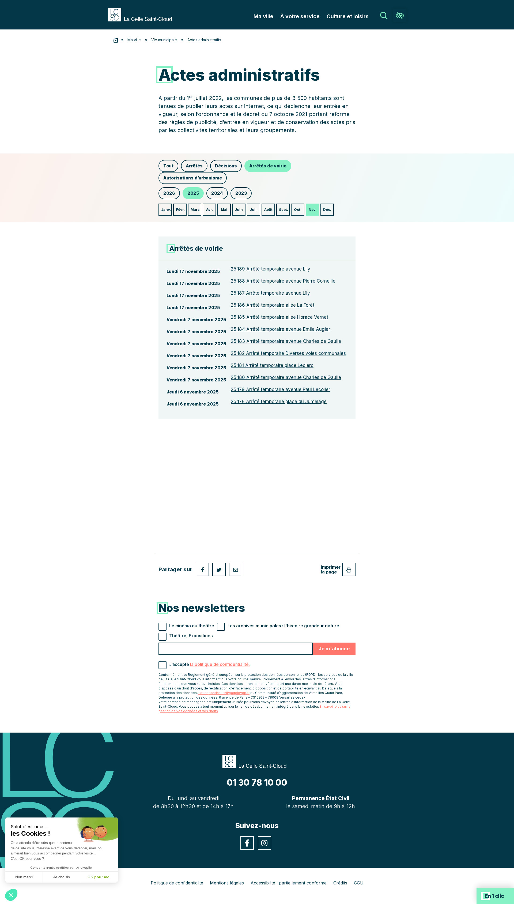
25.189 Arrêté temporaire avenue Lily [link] (270, 269)
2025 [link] (193, 193)
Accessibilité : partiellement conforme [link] (289, 883)
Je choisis (61, 877)
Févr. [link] (180, 209)
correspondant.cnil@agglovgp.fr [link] (224, 693)
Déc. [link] (327, 209)
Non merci (24, 877)
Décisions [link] (226, 165)
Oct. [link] (297, 209)
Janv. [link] (166, 209)
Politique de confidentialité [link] (177, 883)
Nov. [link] (312, 209)
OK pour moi (99, 877)
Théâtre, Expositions (191, 635)
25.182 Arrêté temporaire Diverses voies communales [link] (288, 353)
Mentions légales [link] (227, 883)
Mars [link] (195, 209)
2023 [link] (241, 193)
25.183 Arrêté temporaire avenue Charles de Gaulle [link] (286, 341)
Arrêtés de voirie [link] (267, 165)
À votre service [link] (300, 16)
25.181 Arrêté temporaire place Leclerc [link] (272, 365)
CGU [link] (359, 883)
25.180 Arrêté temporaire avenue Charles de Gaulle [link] (286, 377)
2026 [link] (169, 193)
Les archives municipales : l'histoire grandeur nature (283, 625)
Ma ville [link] (263, 16)
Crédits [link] (340, 883)
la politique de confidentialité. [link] (220, 664)
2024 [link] (217, 193)
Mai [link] (224, 209)
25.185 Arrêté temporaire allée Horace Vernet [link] (279, 317)
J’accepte (209, 664)
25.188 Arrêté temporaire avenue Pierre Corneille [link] (283, 281)
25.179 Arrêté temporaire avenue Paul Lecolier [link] (280, 389)
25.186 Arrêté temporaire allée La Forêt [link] (272, 305)
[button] (11, 894)
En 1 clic (494, 896)
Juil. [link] (254, 209)
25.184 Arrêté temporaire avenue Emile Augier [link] (280, 329)
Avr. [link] (209, 209)
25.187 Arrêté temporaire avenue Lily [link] (270, 293)
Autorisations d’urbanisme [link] (192, 178)
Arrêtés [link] (194, 165)
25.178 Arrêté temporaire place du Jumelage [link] (279, 401)
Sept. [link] (283, 209)
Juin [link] (239, 209)
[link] (142, 14)
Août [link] (268, 209)
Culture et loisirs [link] (348, 16)
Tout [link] (168, 165)
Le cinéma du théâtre (191, 625)
